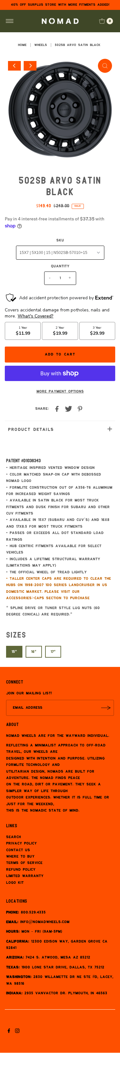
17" (53, 652)
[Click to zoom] (105, 66)
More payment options (60, 391)
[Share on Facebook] (57, 409)
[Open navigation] (10, 21)
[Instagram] (17, 1032)
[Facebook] (9, 1032)
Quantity (60, 266)
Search (13, 837)
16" (33, 652)
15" (14, 652)
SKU (60, 240)
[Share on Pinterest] (80, 409)
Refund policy (21, 869)
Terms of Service (24, 863)
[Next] (30, 66)
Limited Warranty (25, 876)
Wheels (40, 45)
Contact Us (18, 850)
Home (22, 45)
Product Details (31, 429)
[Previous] (14, 66)
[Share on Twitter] (68, 409)
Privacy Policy (21, 843)
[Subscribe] (106, 708)
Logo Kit (15, 883)
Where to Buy (20, 856)
